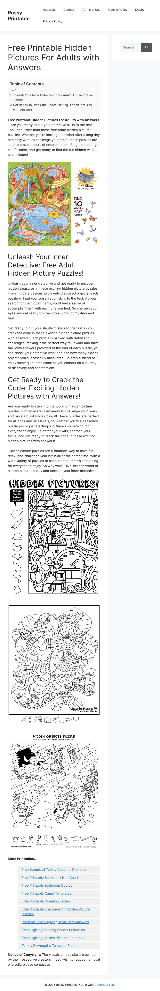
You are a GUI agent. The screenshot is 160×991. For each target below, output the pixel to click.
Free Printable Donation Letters (46, 901)
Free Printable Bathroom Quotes (47, 885)
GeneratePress (104, 985)
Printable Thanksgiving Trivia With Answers (55, 922)
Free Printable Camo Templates (46, 893)
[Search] (146, 47)
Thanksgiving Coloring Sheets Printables (53, 930)
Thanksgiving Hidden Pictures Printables (53, 938)
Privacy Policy (52, 21)
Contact (68, 9)
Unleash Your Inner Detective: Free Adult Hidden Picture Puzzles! (52, 97)
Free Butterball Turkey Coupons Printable (54, 870)
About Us (49, 9)
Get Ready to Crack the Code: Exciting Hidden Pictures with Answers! (52, 107)
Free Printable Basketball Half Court (50, 878)
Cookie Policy (117, 9)
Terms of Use (91, 9)
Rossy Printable (19, 15)
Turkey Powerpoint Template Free (48, 946)
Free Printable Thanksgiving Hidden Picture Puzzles (56, 911)
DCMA (139, 9)
